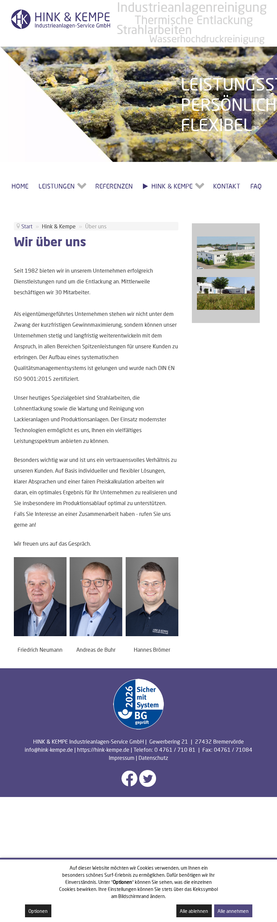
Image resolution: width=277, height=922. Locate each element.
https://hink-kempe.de (103, 749)
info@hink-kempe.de (49, 749)
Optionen (38, 911)
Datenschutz (153, 757)
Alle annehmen (233, 911)
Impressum (121, 757)
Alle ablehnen (194, 911)
